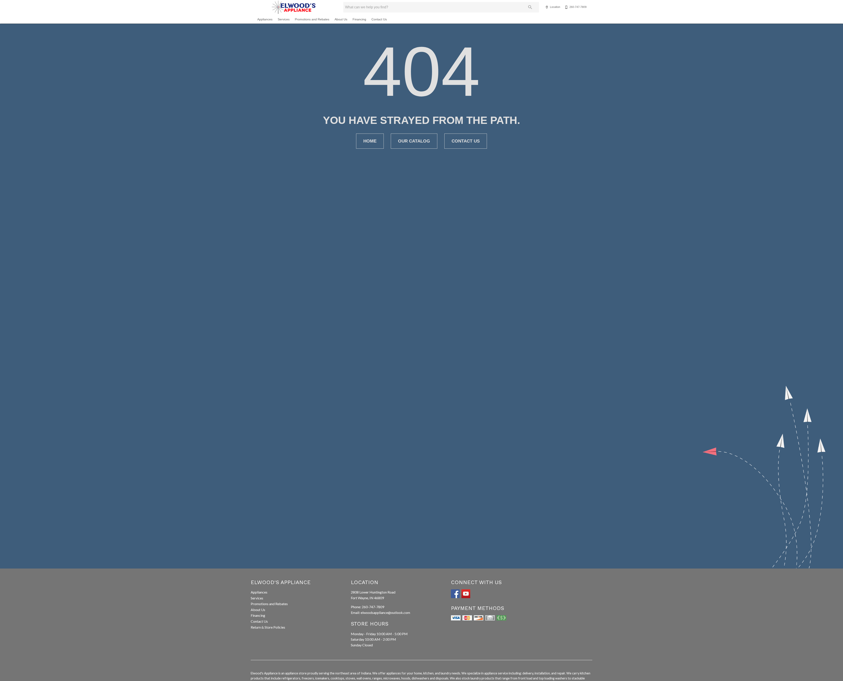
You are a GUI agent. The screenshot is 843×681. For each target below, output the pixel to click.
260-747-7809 (373, 607)
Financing (359, 19)
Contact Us (379, 19)
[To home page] (293, 7)
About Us (341, 19)
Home (369, 141)
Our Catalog (414, 141)
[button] (546, 7)
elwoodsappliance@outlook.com (385, 612)
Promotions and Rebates (312, 19)
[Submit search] (530, 7)
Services (284, 19)
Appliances (264, 19)
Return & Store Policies (268, 627)
